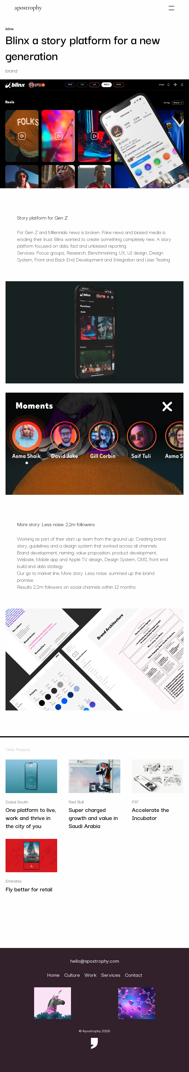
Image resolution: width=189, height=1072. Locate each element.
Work (91, 974)
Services (110, 974)
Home (53, 974)
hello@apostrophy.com (94, 960)
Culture (72, 974)
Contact (133, 974)
